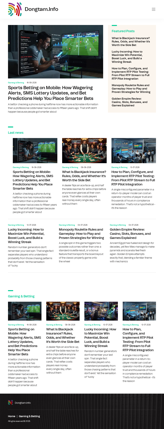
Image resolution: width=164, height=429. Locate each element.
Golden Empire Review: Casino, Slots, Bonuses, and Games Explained (132, 102)
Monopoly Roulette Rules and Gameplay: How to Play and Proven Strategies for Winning (132, 88)
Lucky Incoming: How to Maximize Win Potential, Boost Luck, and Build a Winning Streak (132, 56)
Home (11, 416)
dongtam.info (23, 403)
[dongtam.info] (15, 9)
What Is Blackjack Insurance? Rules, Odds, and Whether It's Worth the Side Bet (132, 41)
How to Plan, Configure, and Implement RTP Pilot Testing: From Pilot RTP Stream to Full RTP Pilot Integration (132, 73)
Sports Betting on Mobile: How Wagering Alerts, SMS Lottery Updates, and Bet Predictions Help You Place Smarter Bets (55, 69)
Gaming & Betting (16, 83)
